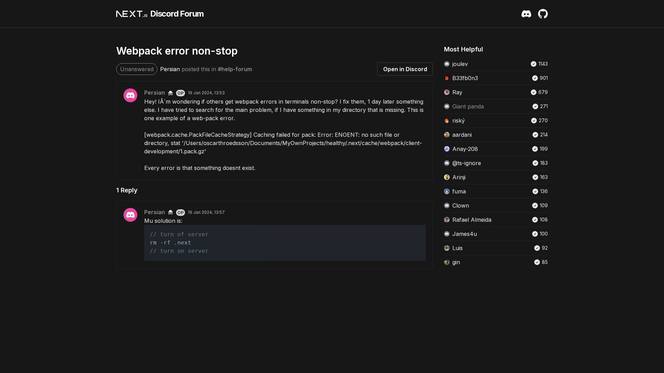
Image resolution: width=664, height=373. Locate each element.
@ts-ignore (466, 163)
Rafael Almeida (471, 219)
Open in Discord (405, 69)
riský (458, 120)
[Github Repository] (543, 14)
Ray (457, 92)
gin (456, 262)
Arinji (458, 177)
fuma (459, 191)
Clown (460, 205)
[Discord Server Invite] (526, 14)
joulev (460, 63)
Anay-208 (465, 148)
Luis (457, 248)
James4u (464, 233)
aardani (462, 134)
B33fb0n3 (465, 78)
